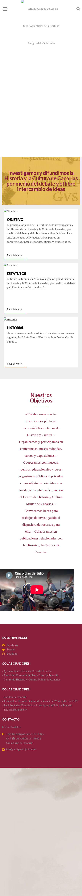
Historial (15, 328)
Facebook (12, 645)
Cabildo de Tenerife (15, 696)
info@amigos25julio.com (21, 749)
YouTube (11, 653)
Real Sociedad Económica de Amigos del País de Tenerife (38, 705)
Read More (13, 255)
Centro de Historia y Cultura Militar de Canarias (32, 679)
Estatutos (16, 273)
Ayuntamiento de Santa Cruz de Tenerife (27, 671)
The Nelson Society (15, 709)
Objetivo (15, 219)
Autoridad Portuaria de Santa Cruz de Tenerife (30, 675)
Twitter (11, 649)
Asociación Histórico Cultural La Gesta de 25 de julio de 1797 (40, 701)
